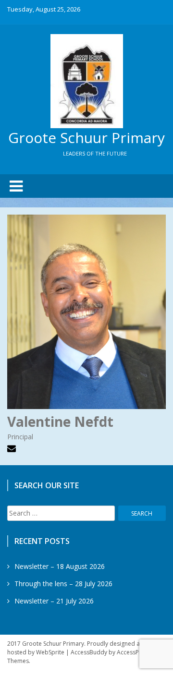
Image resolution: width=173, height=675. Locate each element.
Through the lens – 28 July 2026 (63, 583)
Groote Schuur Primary (86, 137)
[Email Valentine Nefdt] (12, 450)
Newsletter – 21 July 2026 (54, 600)
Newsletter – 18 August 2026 (59, 566)
